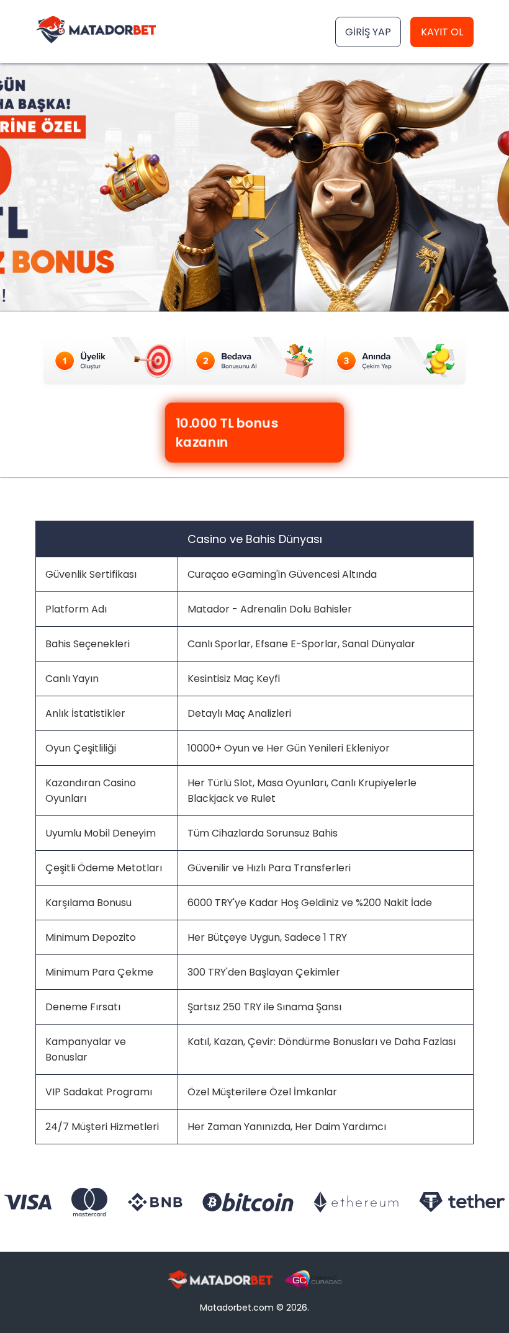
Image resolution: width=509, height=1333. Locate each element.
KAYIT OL (442, 32)
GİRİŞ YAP (368, 32)
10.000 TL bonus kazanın (226, 433)
